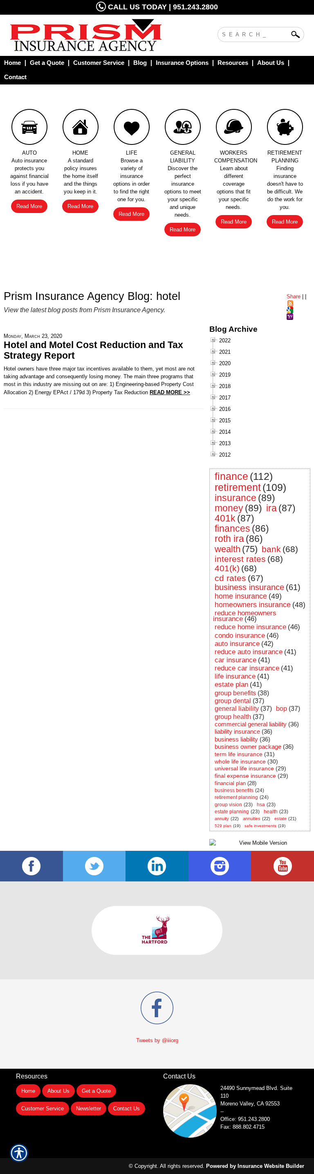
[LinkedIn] (157, 866)
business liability (236, 739)
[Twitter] (94, 866)
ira (271, 508)
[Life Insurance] (131, 129)
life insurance (235, 676)
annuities (251, 818)
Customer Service (42, 1108)
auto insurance (237, 644)
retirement (238, 487)
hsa (261, 805)
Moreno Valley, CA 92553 (250, 1104)
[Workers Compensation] (233, 129)
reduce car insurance (247, 668)
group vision (228, 805)
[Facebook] (31, 866)
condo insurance (240, 635)
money (229, 508)
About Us (58, 1091)
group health (233, 716)
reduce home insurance (250, 627)
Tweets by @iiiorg (157, 1040)
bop (281, 708)
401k (225, 518)
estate (280, 818)
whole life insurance (240, 761)
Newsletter (88, 1108)
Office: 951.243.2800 (245, 1119)
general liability (237, 708)
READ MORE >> (170, 392)
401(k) (227, 568)
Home (28, 1091)
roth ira (229, 538)
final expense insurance (245, 775)
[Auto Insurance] (29, 129)
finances (232, 528)
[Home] (93, 35)
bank (271, 549)
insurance (235, 498)
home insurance (241, 596)
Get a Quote (96, 1091)
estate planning (232, 811)
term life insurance (238, 754)
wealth (227, 549)
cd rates (230, 578)
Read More (29, 206)
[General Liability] (182, 129)
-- (222, 1111)
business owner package (248, 746)
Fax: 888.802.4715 (242, 1127)
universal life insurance (244, 768)
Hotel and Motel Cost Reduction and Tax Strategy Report (93, 350)
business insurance (249, 587)
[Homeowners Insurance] (80, 129)
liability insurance (237, 731)
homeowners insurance (253, 605)
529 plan (223, 825)
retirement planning (236, 797)
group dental (233, 700)
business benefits (234, 790)
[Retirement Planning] (284, 129)
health (271, 811)
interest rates (240, 559)
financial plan (230, 783)
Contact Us (126, 1108)
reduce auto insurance (249, 652)
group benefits (235, 693)
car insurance (235, 660)
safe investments (260, 825)
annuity (222, 818)
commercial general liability (251, 724)
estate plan (231, 684)
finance (231, 476)
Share (294, 296)
